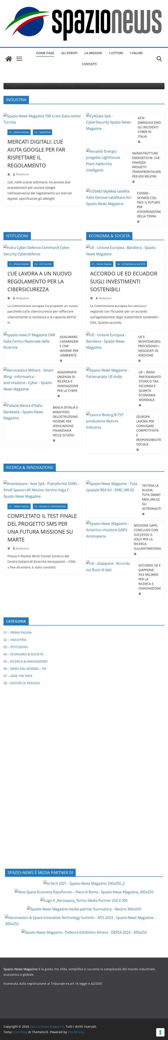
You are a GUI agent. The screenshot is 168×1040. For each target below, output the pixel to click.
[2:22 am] (9, 548)
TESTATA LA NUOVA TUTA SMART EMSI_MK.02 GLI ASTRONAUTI (151, 497)
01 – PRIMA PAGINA (18, 632)
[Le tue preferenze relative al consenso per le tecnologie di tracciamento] (160, 1032)
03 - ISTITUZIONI (43, 264)
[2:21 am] (143, 514)
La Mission (93, 53)
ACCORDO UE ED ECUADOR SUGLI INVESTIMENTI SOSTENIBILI (123, 281)
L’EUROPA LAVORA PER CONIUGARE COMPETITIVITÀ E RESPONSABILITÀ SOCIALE (148, 430)
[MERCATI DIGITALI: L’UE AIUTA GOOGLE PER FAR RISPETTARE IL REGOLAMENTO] (43, 119)
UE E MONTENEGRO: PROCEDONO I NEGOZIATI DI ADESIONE (149, 346)
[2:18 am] (9, 174)
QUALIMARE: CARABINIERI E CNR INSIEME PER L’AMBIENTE (69, 346)
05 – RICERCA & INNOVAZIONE (26, 661)
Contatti (89, 64)
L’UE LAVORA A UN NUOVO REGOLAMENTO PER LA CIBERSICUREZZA (39, 281)
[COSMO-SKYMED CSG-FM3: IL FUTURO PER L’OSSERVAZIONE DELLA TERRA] (109, 206)
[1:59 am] (140, 360)
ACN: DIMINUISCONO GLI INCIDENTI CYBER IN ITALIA (149, 127)
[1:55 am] (138, 221)
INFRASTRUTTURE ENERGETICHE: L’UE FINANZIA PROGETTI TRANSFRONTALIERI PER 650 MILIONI (146, 164)
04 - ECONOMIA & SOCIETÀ (131, 264)
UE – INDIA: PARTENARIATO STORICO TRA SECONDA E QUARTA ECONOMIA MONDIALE (150, 386)
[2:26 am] (59, 396)
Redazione (22, 174)
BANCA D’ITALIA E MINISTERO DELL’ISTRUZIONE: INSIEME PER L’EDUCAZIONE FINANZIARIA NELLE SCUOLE (65, 421)
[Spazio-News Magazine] (9, 59)
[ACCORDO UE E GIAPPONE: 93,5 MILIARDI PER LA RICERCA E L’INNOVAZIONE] (110, 579)
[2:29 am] (61, 360)
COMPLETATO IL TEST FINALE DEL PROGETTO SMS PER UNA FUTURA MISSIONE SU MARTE (42, 527)
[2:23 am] (138, 449)
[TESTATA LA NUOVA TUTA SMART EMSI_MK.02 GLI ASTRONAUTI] (112, 499)
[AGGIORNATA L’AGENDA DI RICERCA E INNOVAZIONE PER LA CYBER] (29, 383)
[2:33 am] (92, 298)
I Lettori (116, 53)
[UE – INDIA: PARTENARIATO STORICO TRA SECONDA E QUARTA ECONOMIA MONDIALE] (110, 388)
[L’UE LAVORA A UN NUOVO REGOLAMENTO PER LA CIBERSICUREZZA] (43, 251)
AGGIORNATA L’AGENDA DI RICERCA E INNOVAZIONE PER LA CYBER (67, 381)
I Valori (136, 53)
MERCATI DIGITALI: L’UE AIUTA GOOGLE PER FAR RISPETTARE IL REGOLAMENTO (36, 153)
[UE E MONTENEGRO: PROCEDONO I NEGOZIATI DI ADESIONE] (110, 348)
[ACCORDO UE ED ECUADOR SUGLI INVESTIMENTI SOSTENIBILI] (125, 251)
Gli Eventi (69, 53)
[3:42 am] (9, 298)
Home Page (45, 53)
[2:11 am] (135, 553)
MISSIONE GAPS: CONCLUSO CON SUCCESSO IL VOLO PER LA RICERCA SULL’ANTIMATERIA (147, 536)
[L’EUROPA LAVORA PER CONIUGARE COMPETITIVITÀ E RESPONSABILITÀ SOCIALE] (109, 433)
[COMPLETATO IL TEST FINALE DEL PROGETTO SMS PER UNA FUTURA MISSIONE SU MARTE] (43, 490)
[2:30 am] (140, 405)
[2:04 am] (134, 181)
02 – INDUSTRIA (15, 640)
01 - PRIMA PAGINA (19, 132)
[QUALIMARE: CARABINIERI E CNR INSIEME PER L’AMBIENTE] (30, 348)
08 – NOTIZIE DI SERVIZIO (22, 683)
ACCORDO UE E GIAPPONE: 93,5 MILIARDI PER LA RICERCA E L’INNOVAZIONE (149, 576)
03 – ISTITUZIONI (16, 647)
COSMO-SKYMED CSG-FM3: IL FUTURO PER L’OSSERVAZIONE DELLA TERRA (149, 204)
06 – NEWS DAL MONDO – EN (25, 669)
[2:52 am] (140, 593)
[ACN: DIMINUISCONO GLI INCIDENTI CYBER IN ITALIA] (110, 129)
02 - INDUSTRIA (42, 132)
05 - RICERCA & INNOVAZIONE (50, 506)
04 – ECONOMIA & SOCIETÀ (23, 654)
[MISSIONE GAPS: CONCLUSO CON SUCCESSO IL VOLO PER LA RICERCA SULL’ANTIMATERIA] (108, 539)
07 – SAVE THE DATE (18, 676)
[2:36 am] (139, 141)
